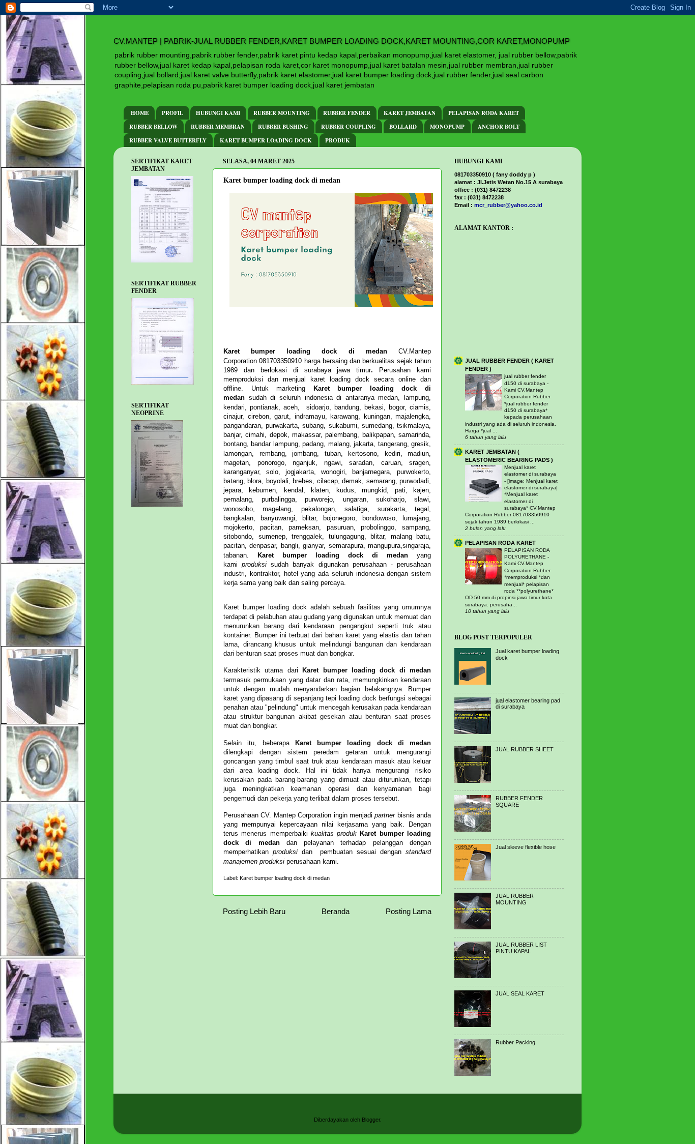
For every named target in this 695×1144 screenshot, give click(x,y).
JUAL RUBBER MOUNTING (515, 899)
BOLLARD (403, 127)
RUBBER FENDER (346, 113)
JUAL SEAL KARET (520, 993)
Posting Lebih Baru (254, 911)
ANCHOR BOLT (498, 127)
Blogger (371, 1120)
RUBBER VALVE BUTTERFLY (168, 140)
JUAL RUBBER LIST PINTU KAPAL (521, 948)
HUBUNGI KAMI (218, 113)
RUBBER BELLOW (153, 127)
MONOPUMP (447, 127)
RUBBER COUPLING (348, 127)
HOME (140, 113)
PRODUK (337, 140)
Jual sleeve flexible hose (526, 847)
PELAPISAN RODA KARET (483, 113)
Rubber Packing (515, 1042)
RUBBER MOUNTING (281, 113)
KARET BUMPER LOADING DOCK (266, 140)
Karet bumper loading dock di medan (285, 878)
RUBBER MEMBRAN (218, 127)
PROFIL (172, 113)
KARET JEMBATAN (410, 113)
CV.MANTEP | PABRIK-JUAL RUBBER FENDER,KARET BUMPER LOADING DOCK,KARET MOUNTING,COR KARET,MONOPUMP (341, 41)
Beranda (336, 911)
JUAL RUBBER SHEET (525, 749)
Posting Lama (408, 911)
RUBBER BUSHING (283, 127)
